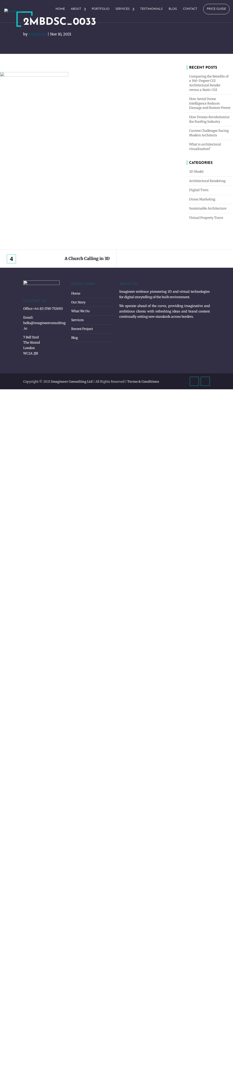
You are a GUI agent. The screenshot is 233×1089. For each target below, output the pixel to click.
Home (60, 8)
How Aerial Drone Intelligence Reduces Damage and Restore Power (209, 103)
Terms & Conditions (143, 382)
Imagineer (37, 34)
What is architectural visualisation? (205, 146)
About (76, 8)
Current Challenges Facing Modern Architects (209, 133)
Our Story (78, 302)
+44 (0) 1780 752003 (48, 309)
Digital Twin (198, 190)
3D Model (196, 172)
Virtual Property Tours (206, 218)
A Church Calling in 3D (87, 258)
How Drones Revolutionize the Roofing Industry (209, 119)
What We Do (80, 311)
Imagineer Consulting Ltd (72, 382)
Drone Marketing (202, 199)
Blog (173, 8)
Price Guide (216, 8)
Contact (190, 8)
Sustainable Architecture (207, 208)
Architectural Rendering (207, 181)
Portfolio (100, 8)
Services (122, 8)
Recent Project (82, 329)
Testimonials (151, 8)
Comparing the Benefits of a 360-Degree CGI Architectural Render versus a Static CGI (208, 83)
